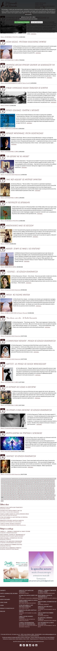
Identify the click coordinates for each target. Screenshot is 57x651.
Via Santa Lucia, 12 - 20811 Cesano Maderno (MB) (23, 634)
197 (42, 493)
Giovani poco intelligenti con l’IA (28, 597)
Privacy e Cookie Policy (7, 608)
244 (11, 499)
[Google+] (27, 645)
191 (26, 493)
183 (5, 493)
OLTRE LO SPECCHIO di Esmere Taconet (16, 313)
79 (6, 484)
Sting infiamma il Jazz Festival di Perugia (26, 607)
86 (22, 484)
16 (28, 478)
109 (23, 486)
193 (31, 493)
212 (30, 495)
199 (47, 493)
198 (45, 493)
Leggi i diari (3, 602)
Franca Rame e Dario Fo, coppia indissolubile (14, 514)
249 (25, 499)
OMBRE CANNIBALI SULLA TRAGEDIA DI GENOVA (27, 88)
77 (2, 484)
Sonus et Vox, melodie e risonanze (11, 541)
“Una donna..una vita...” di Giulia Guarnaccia (21, 318)
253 (36, 499)
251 (31, 499)
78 (4, 484)
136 (39, 488)
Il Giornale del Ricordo (6, 634)
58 (13, 482)
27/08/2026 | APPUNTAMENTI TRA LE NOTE (10, 542)
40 (26, 480)
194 (34, 493)
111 (28, 486)
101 (2, 486)
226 (13, 497)
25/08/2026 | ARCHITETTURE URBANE (9, 549)
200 (50, 493)
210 (25, 495)
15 (26, 478)
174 (34, 491)
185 (10, 493)
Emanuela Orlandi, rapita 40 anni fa (28, 612)
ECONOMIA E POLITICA (12, 37)
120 (51, 486)
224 (8, 497)
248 (22, 499)
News (2, 37)
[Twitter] (24, 645)
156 (40, 490)
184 (7, 493)
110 (26, 486)
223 (5, 497)
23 (43, 478)
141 (53, 488)
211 (27, 495)
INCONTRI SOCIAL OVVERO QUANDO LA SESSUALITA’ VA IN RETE (30, 66)
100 (53, 484)
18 (33, 478)
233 (33, 497)
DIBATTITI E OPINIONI (11, 128)
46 (40, 480)
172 (29, 491)
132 (29, 488)
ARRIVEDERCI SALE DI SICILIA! (19, 225)
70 (40, 482)
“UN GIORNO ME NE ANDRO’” (17, 156)
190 (23, 493)
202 (2, 495)
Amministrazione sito (39, 641)
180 (51, 491)
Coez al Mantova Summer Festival (11, 544)
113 (33, 486)
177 (43, 491)
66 (30, 482)
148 (19, 490)
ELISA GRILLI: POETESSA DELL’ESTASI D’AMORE (26, 42)
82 (13, 484)
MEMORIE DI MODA (10, 267)
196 (39, 493)
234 (36, 497)
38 (21, 480)
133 (31, 488)
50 (49, 480)
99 (51, 484)
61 (19, 482)
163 (5, 491)
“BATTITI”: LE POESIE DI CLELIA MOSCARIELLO (26, 364)
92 (35, 484)
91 (33, 484)
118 (46, 486)
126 (13, 488)
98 (49, 484)
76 (53, 482)
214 (35, 495)
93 (37, 484)
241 (2, 499)
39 (24, 480)
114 (36, 486)
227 (16, 497)
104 (10, 486)
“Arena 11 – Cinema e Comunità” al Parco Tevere (15, 531)
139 (47, 488)
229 (22, 497)
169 (21, 491)
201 (53, 493)
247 (19, 499)
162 (2, 491)
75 (51, 482)
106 (15, 486)
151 (27, 490)
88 (26, 484)
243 (8, 499)
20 (37, 478)
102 (4, 486)
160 (51, 490)
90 (31, 484)
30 (4, 480)
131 (26, 488)
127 (15, 488)
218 (46, 495)
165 (10, 491)
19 (35, 478)
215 (38, 495)
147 (16, 490)
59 (15, 482)
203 (5, 495)
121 (54, 486)
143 (5, 490)
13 (22, 478)
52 (53, 480)
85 (19, 484)
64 (26, 482)
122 (2, 488)
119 (49, 486)
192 (29, 493)
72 (44, 482)
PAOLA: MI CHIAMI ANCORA (18, 295)
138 (45, 488)
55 (6, 482)
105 (13, 486)
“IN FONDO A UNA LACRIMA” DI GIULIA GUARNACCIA (29, 410)
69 (37, 482)
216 (41, 495)
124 (7, 488)
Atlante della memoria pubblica (10, 548)
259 (53, 499)
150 (24, 490)
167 (15, 491)
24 (46, 478)
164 (7, 491)
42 (30, 480)
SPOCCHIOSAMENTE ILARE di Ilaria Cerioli (17, 83)
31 (6, 480)
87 (24, 484)
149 (21, 490)
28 (55, 478)
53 (1, 482)
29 (1, 480)
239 (50, 497)
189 (21, 493)
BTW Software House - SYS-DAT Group (24, 641)
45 (37, 480)
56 (8, 482)
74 (49, 482)
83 (15, 484)
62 (21, 482)
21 (39, 478)
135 (37, 488)
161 (53, 490)
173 (32, 491)
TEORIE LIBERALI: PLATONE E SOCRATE (22, 110)
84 (17, 484)
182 (2, 493)
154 (35, 490)
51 (51, 480)
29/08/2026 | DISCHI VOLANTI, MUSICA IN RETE (11, 536)
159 (48, 490)
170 (23, 491)
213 (32, 495)
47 (42, 480)
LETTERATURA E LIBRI (11, 60)
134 (34, 488)
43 (33, 480)
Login (2, 605)
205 (11, 495)
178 (45, 491)
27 (53, 478)
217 (43, 495)
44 (35, 480)
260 (2, 501)
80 (8, 484)
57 (11, 482)
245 (14, 499)
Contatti (3, 590)
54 (4, 482)
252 (34, 499)
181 (53, 491)
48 (44, 480)
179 (48, 491)
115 (38, 486)
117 (43, 486)
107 (18, 486)
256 (45, 499)
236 (42, 497)
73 (46, 482)
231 (27, 497)
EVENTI (7, 105)
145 (10, 490)
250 (28, 499)
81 (11, 484)
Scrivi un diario (5, 599)
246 (17, 499)
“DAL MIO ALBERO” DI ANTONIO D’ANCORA (23, 179)
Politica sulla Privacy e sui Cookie (28, 18)
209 (22, 495)
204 (8, 495)
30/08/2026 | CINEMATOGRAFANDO (8, 532)
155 (37, 490)
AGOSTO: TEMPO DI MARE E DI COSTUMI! (23, 248)
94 (40, 484)
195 (37, 493)
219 (49, 495)
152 (29, 490)
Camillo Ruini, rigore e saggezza (27, 618)
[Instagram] (30, 645)
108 (21, 486)
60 (17, 482)
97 (46, 484)
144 (8, 490)
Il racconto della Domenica (13, 174)
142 (2, 490)
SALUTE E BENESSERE (11, 451)
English (2, 611)
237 (45, 497)
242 (5, 499)
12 (20, 478)
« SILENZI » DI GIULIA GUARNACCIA (22, 271)
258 (51, 499)
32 (8, 480)
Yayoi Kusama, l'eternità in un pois (11, 538)
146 (13, 490)
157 (43, 490)
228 (19, 497)
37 (19, 480)
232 (30, 497)
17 (31, 478)
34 (13, 480)
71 (42, 482)
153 (32, 490)
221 (54, 495)
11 (18, 478)
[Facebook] (21, 645)
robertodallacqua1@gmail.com (49, 634)
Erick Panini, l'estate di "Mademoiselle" (12, 534)
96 (44, 484)
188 (18, 493)
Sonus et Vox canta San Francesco (26, 592)
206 (13, 495)
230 (25, 497)
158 (45, 490)
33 (10, 480)
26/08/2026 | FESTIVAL (5, 546)
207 (16, 495)
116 (41, 486)
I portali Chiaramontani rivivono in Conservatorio (28, 624)
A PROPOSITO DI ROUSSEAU (18, 202)
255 (42, 499)
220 (51, 495)
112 (31, 486)
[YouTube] (36, 645)
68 (35, 482)
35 (15, 480)
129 (21, 488)
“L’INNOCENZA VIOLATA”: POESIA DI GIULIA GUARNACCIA (31, 341)
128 (18, 488)
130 (23, 488)
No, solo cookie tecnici (36, 22)
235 (39, 497)
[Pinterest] (33, 645)
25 (48, 478)
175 (37, 491)
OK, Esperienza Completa (22, 22)
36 (17, 480)
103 (7, 486)
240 (53, 497)
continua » (33, 33)
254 (39, 499)
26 (50, 478)
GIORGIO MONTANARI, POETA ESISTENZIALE (24, 133)
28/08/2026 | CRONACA (5, 539)
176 (40, 491)
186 (13, 493)
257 (48, 499)
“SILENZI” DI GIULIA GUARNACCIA (21, 456)
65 (28, 482)
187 (15, 493)
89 (28, 484)
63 (24, 482)
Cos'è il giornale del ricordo (9, 593)
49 (47, 480)
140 (50, 488)
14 (24, 478)
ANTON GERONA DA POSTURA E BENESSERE (24, 433)
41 (28, 480)
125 (10, 488)
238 (47, 497)
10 (16, 478)
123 (5, 488)
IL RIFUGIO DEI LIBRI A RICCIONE (21, 387)
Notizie (2, 596)
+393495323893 (38, 634)
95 (42, 484)
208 (19, 495)
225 (11, 497)
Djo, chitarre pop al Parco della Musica (47, 624)
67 (33, 482)
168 (18, 491)
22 (41, 478)
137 (42, 488)
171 (26, 491)
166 (13, 491)
